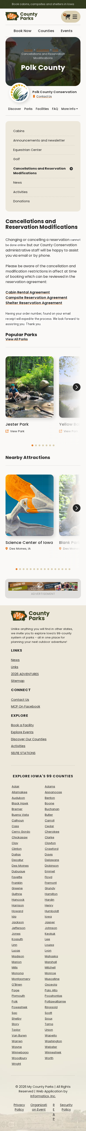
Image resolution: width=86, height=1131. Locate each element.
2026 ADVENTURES (25, 674)
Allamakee (19, 792)
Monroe (50, 973)
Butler (49, 815)
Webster (51, 1047)
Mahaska (51, 956)
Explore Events (22, 732)
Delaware (52, 860)
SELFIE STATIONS (23, 753)
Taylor (16, 1030)
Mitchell (50, 967)
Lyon (48, 950)
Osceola (51, 984)
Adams (50, 786)
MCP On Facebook (25, 706)
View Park (16, 431)
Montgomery (21, 979)
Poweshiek (19, 1007)
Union (49, 1030)
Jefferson (18, 928)
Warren (17, 1041)
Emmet (50, 871)
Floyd (48, 877)
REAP (54, 1112)
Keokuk (50, 934)
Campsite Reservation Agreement (36, 297)
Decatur (17, 860)
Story (15, 1024)
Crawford (51, 849)
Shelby (16, 1018)
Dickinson (52, 866)
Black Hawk (20, 803)
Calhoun (18, 820)
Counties (46, 30)
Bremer (17, 809)
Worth (49, 1058)
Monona (18, 973)
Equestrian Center (27, 150)
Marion (17, 962)
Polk (55, 50)
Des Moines (20, 866)
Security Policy (66, 1107)
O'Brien (17, 984)
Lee (47, 939)
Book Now (22, 30)
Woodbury (19, 1058)
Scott (48, 1013)
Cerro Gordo (21, 832)
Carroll (49, 820)
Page (15, 990)
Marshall (51, 962)
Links (14, 667)
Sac (14, 1013)
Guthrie (17, 894)
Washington (53, 1041)
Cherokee (52, 832)
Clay (15, 843)
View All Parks (17, 339)
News (17, 182)
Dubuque (18, 871)
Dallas (16, 854)
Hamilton (51, 894)
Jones (16, 934)
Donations (21, 201)
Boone (49, 803)
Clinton (17, 849)
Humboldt (52, 911)
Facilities (42, 109)
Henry (49, 905)
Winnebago (20, 1052)
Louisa (49, 945)
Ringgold (51, 1007)
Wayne (17, 1047)
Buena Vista (20, 815)
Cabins (18, 131)
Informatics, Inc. (43, 1096)
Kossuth (17, 939)
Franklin (17, 883)
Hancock (18, 900)
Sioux (48, 1018)
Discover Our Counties (29, 739)
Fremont (51, 883)
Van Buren (19, 1035)
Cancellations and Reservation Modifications (39, 171)
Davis (49, 854)
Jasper (50, 922)
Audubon (18, 798)
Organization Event (38, 1107)
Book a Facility (22, 725)
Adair (15, 786)
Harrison (18, 905)
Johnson (51, 928)
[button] (32, 445)
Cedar (49, 826)
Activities (20, 192)
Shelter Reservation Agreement (34, 302)
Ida (14, 916)
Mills (15, 967)
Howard (17, 911)
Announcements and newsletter (39, 140)
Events (67, 30)
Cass (15, 826)
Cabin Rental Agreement (28, 292)
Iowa (48, 916)
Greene (17, 888)
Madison (18, 956)
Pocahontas (53, 996)
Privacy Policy (19, 1107)
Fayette (17, 877)
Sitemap (17, 681)
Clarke (49, 837)
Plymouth (18, 996)
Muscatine (52, 979)
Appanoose (53, 792)
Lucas (16, 950)
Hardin (49, 900)
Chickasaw (20, 837)
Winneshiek (53, 1052)
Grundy (50, 888)
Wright (16, 1064)
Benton (50, 798)
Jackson (18, 922)
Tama (49, 1024)
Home (28, 50)
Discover (14, 109)
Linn (14, 945)
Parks (28, 109)
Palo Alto (51, 990)
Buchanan (52, 809)
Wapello (51, 1035)
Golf (16, 159)
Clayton (50, 843)
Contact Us (44, 96)
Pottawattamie (55, 1001)
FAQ (55, 109)
